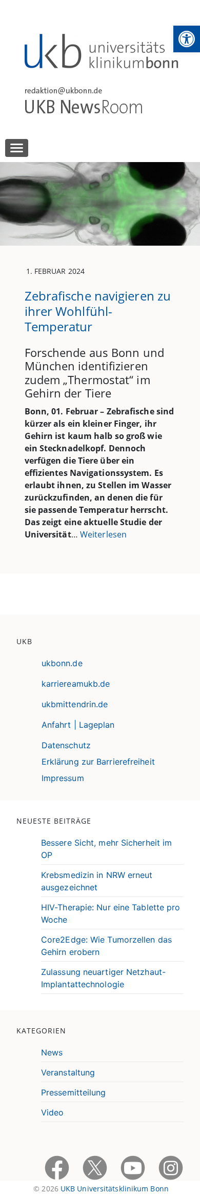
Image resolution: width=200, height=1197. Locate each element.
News (52, 1052)
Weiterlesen (103, 534)
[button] (186, 39)
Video (52, 1112)
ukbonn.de (62, 663)
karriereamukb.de (76, 684)
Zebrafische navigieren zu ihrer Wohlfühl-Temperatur (98, 311)
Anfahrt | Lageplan (78, 725)
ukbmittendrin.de (75, 704)
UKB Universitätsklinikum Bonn (115, 1188)
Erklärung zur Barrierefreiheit (98, 761)
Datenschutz (66, 745)
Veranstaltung (68, 1072)
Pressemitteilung (73, 1092)
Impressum (63, 778)
